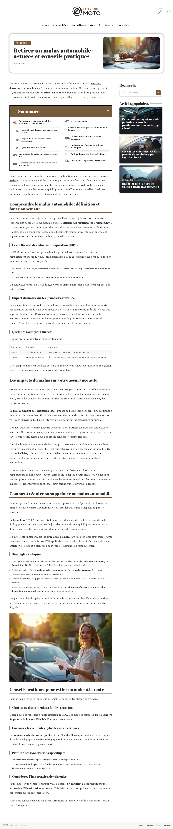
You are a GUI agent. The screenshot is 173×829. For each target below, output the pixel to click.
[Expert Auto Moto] (86, 11)
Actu (124, 116)
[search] (160, 11)
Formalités (128, 180)
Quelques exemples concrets (34, 147)
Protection (22, 43)
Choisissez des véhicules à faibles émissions (86, 138)
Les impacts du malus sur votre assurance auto (38, 155)
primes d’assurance (55, 93)
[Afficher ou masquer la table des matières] (74, 111)
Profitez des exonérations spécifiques (88, 154)
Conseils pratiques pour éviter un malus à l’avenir (87, 129)
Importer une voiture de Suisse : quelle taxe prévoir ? (140, 185)
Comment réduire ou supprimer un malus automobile (38, 164)
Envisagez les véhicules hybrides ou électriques (87, 146)
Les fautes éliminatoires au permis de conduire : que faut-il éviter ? (139, 154)
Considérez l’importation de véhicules (88, 160)
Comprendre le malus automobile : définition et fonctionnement (35, 122)
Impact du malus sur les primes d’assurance (36, 140)
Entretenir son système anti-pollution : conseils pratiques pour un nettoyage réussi (140, 123)
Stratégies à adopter (80, 121)
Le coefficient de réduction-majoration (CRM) (39, 131)
